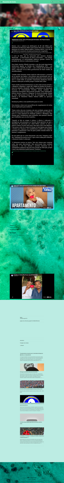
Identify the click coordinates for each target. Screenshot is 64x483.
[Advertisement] (32, 173)
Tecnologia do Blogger (33, 477)
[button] (12, 43)
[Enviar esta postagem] (12, 152)
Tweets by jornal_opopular (14, 227)
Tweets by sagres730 (23, 318)
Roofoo (35, 479)
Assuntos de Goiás (9, 2)
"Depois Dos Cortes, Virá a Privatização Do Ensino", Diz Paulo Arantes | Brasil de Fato (29, 150)
